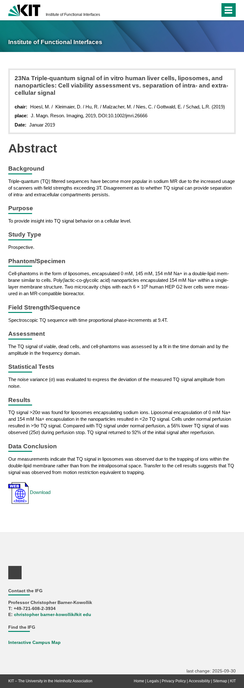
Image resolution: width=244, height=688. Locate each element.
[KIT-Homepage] (24, 9)
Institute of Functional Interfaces (73, 14)
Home (139, 681)
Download (40, 492)
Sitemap (220, 681)
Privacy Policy (174, 681)
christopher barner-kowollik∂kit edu (52, 614)
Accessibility (199, 681)
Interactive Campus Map (34, 642)
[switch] (213, 10)
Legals (153, 681)
